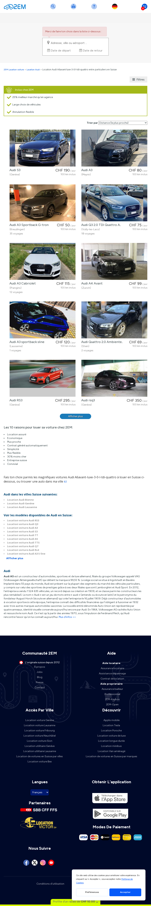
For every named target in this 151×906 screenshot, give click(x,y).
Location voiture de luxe (111, 735)
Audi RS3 (15, 400)
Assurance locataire (112, 668)
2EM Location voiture (14, 69)
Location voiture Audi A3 (22, 527)
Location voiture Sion (39, 740)
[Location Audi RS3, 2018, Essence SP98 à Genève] (43, 378)
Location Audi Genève (20, 503)
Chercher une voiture (53, 9)
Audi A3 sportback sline (26, 342)
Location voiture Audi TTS (23, 542)
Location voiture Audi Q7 (22, 546)
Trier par (92, 122)
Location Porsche (111, 730)
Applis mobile (111, 720)
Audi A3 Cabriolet (22, 283)
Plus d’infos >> (67, 617)
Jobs (40, 672)
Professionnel (112, 694)
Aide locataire (111, 663)
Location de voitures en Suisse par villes (39, 756)
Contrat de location (112, 678)
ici (65, 481)
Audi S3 (14, 170)
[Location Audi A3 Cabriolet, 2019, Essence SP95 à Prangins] (43, 261)
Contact (40, 687)
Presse (39, 682)
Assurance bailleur (112, 689)
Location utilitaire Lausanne (39, 751)
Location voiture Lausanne (39, 725)
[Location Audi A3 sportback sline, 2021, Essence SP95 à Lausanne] (43, 319)
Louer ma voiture (74, 9)
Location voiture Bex (40, 761)
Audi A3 (86, 170)
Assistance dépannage (112, 673)
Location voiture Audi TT (22, 535)
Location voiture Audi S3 (22, 531)
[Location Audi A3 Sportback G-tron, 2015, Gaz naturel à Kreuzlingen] (43, 202)
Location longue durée (111, 740)
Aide (94, 9)
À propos (39, 666)
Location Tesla (111, 725)
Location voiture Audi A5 (22, 538)
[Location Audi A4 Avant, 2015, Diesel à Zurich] (114, 261)
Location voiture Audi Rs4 (23, 550)
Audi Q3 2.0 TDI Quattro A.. (100, 225)
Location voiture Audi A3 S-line (26, 553)
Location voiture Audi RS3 (23, 520)
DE (115, 9)
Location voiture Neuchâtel (40, 735)
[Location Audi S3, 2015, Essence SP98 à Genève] (43, 148)
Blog (39, 677)
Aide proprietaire (111, 683)
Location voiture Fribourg (39, 730)
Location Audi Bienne (20, 499)
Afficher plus (75, 416)
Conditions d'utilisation (50, 883)
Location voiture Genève (39, 720)
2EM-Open (112, 704)
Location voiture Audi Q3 (22, 524)
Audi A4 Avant (91, 283)
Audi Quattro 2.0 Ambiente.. (101, 342)
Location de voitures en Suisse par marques (111, 756)
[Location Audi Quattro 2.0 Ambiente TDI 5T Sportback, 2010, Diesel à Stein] (114, 319)
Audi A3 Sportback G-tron (28, 225)
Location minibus (111, 746)
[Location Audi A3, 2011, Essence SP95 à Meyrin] (114, 148)
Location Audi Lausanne (22, 507)
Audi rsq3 (87, 400)
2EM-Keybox (112, 699)
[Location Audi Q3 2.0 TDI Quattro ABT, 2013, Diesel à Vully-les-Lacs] (114, 202)
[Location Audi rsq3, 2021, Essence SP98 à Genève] (114, 378)
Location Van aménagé (111, 751)
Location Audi (33, 69)
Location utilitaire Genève (40, 746)
